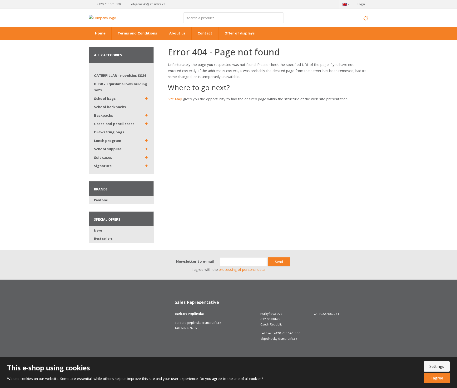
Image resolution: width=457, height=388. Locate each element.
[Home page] (102, 17)
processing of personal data (242, 269)
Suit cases (103, 157)
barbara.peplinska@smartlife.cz (198, 322)
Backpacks (103, 115)
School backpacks (110, 106)
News (98, 230)
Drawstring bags (109, 132)
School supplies (108, 148)
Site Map (175, 99)
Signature (103, 165)
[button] (345, 4)
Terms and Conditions (137, 33)
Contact (205, 33)
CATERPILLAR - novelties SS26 (120, 75)
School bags (105, 98)
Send (279, 261)
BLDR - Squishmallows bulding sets (120, 87)
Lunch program (107, 140)
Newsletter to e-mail (195, 261)
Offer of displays (239, 33)
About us (177, 33)
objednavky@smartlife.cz (278, 338)
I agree (437, 378)
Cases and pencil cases (114, 123)
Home (100, 33)
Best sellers (103, 238)
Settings (436, 366)
